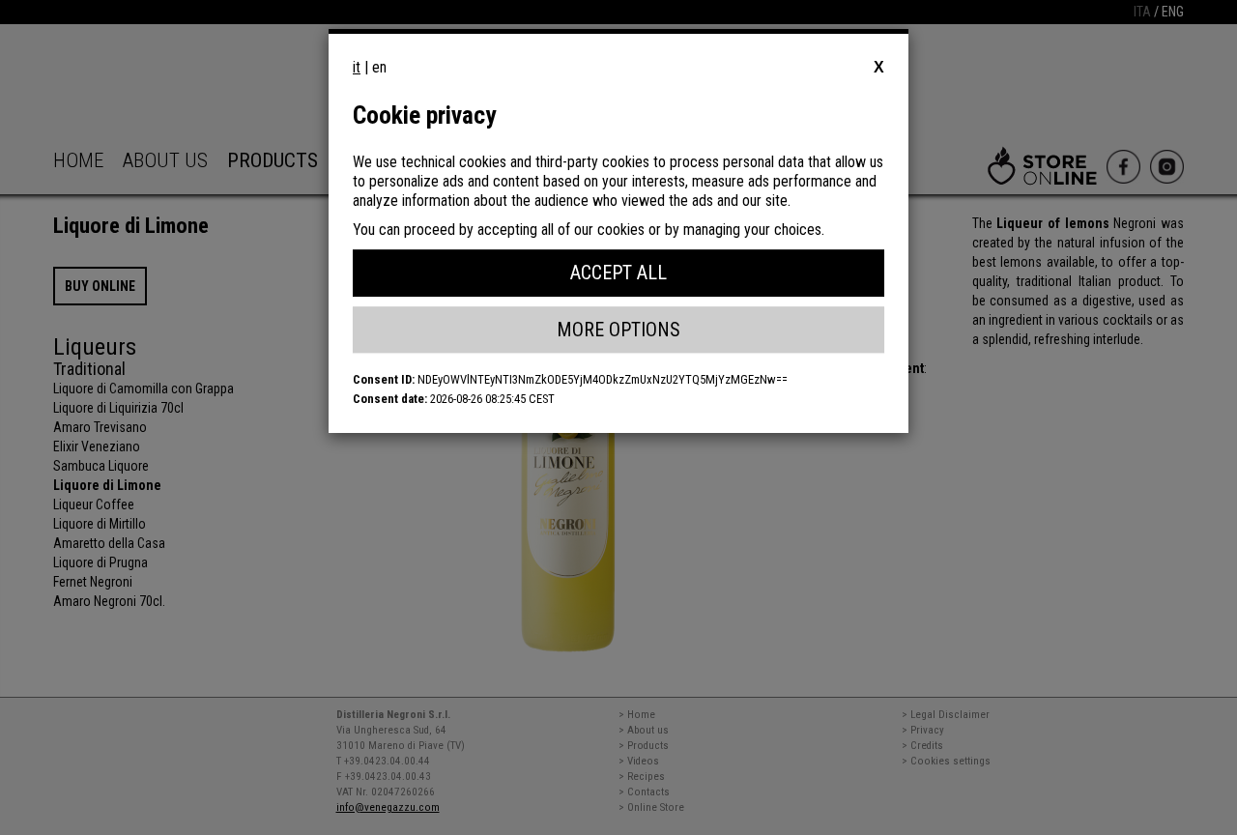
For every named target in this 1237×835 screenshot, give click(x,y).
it (356, 67)
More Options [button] (618, 329)
